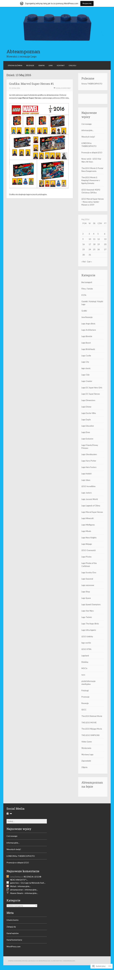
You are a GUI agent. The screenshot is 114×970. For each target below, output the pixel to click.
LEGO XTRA (86, 649)
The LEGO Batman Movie (91, 716)
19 (98, 244)
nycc (83, 675)
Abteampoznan (23, 51)
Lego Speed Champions (91, 604)
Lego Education (87, 426)
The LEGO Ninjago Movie (91, 729)
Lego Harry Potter (88, 461)
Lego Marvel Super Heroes (92, 512)
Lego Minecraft (87, 518)
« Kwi (83, 261)
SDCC (83, 710)
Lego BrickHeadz (88, 349)
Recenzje (30, 65)
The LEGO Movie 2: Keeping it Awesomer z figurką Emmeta (90, 180)
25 (94, 249)
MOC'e (84, 668)
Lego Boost (86, 343)
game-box (14, 883)
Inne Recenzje (86, 317)
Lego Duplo (86, 419)
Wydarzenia (86, 748)
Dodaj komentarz (63, 88)
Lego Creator (86, 381)
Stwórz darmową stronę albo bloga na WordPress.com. (29, 961)
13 (105, 239)
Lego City (85, 362)
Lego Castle (86, 355)
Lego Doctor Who (88, 413)
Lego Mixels (86, 531)
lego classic (86, 368)
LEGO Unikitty (87, 636)
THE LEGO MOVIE (88, 722)
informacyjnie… (87, 130)
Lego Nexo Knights (88, 537)
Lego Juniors (86, 493)
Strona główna (15, 65)
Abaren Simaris (16, 893)
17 (90, 244)
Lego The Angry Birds (90, 624)
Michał (13, 886)
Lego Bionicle (86, 336)
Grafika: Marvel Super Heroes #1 (31, 84)
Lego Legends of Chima (90, 505)
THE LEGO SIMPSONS (90, 735)
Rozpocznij (87, 3)
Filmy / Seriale (87, 289)
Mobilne (84, 662)
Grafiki (41, 65)
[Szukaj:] (27, 821)
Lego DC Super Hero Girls (91, 387)
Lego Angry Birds (88, 323)
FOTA (83, 295)
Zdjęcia (84, 767)
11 (94, 239)
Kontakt (61, 65)
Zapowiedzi (86, 761)
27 (105, 249)
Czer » (89, 261)
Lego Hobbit (86, 473)
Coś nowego (86, 124)
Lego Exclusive (87, 439)
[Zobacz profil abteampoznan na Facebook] (8, 813)
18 (94, 244)
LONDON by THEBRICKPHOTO (21, 856)
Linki (51, 65)
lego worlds (86, 643)
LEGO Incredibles (88, 486)
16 (83, 244)
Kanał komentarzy (14, 940)
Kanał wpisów (13, 933)
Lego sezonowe (87, 585)
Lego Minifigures (88, 525)
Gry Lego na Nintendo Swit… (33, 883)
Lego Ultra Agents (88, 630)
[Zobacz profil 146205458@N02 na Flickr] (11, 813)
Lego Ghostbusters (89, 454)
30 (83, 255)
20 (105, 244)
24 (90, 249)
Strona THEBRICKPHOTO (91, 84)
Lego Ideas (85, 480)
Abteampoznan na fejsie (92, 784)
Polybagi (85, 690)
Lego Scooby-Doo (88, 572)
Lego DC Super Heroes (90, 394)
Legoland (85, 655)
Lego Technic (86, 617)
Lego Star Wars (87, 611)
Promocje (85, 697)
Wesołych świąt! (88, 137)
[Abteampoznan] (57, 44)
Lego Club (85, 375)
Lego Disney (86, 407)
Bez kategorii (86, 282)
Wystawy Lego (87, 754)
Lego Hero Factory (88, 467)
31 (90, 255)
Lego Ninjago (86, 544)
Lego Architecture (88, 330)
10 (90, 239)
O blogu (72, 65)
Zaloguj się (11, 926)
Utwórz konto (12, 920)
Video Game (86, 742)
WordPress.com (13, 946)
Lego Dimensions (88, 400)
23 (83, 249)
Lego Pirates (86, 557)
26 (98, 249)
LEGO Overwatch (88, 550)
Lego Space (86, 598)
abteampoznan (16, 889)
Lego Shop (85, 592)
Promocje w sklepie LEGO (91, 152)
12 (98, 239)
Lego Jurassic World (89, 499)
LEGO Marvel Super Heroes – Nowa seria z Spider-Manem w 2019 (92, 202)
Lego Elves (85, 432)
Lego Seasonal (87, 579)
